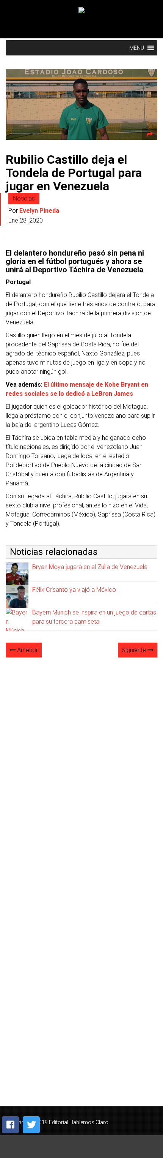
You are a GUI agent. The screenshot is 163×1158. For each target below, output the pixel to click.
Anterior (27, 650)
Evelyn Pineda (39, 210)
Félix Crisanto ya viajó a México (74, 589)
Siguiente (134, 650)
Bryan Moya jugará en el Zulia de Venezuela (89, 566)
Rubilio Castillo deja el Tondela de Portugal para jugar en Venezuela (74, 172)
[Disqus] (81, 759)
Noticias (24, 198)
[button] (136, 47)
